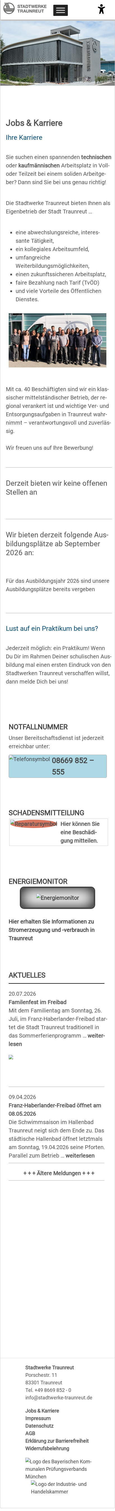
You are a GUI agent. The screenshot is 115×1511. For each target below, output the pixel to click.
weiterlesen (80, 1155)
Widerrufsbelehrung (47, 1448)
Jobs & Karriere (42, 1411)
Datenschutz (39, 1426)
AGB (30, 1433)
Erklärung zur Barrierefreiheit (57, 1441)
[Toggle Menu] (60, 10)
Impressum (38, 1418)
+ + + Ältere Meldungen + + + (58, 1173)
